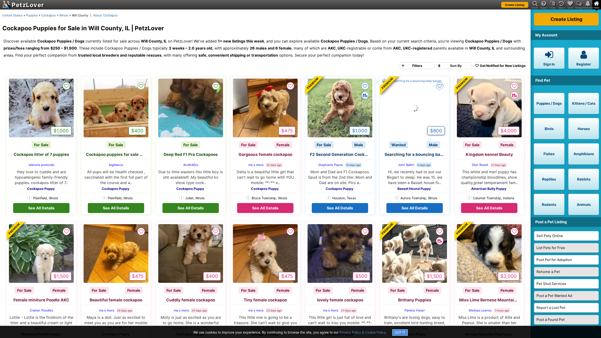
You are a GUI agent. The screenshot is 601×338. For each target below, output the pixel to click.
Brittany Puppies (414, 300)
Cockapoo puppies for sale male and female (117, 154)
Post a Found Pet (550, 319)
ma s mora (255, 165)
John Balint (406, 165)
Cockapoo (48, 15)
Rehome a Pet (548, 271)
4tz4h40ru (190, 165)
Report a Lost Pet (550, 307)
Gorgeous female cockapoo (265, 154)
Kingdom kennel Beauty (489, 154)
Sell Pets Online (549, 236)
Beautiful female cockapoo (116, 300)
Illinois (63, 15)
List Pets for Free (550, 248)
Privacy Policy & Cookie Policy (362, 332)
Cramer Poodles (41, 310)
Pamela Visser (415, 310)
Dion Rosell (480, 165)
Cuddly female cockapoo (190, 300)
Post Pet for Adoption (554, 259)
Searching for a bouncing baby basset (416, 154)
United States (12, 15)
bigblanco (116, 165)
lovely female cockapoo (340, 300)
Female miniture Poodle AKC (41, 300)
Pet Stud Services (551, 283)
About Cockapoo (105, 15)
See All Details (41, 208)
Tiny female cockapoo (265, 300)
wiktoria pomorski (41, 165)
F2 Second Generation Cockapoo (341, 154)
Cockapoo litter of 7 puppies (41, 154)
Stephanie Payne (330, 165)
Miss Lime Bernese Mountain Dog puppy (490, 300)
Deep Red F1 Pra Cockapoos (191, 154)
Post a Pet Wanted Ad (554, 295)
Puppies (32, 15)
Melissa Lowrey (480, 310)
